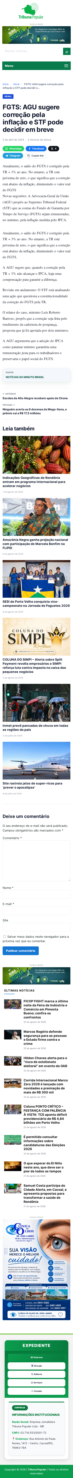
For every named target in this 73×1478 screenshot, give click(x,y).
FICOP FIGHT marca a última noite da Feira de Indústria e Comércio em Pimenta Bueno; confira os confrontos (46, 1009)
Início (6, 84)
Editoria (38, 1374)
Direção (38, 1366)
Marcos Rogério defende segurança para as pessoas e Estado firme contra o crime (45, 1038)
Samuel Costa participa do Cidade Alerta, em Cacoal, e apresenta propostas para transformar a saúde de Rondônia (45, 1194)
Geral (16, 84)
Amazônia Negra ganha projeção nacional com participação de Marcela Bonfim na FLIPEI (35, 544)
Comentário (12, 838)
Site (5, 920)
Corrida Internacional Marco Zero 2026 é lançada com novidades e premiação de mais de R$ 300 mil (46, 1086)
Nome (8, 888)
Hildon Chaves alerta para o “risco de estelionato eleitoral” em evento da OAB (45, 1062)
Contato (37, 1391)
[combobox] (32, 51)
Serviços (37, 1382)
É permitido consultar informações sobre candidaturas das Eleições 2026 (44, 1143)
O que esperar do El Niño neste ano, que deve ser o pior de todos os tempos (43, 1167)
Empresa (37, 1357)
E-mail (8, 904)
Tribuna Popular (37, 1469)
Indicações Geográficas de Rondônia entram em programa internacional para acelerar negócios (34, 482)
